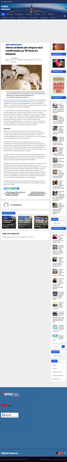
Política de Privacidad (61, 459)
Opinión (4, 17)
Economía (43, 218)
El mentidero (19, 14)
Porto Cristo (22, 17)
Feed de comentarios (58, 375)
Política (12, 17)
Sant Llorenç (33, 17)
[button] (62, 16)
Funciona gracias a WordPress (7, 459)
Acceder (55, 368)
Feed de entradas (57, 372)
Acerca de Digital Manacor (45, 459)
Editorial (9, 14)
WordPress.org (56, 379)
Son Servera (43, 17)
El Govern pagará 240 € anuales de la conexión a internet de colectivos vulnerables (15, 194)
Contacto (54, 459)
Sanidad (19, 44)
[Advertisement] (33, 29)
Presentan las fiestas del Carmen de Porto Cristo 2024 (58, 328)
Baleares (8, 44)
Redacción (14, 58)
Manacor (51, 14)
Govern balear (14, 44)
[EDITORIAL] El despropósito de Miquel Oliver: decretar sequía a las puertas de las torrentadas (58, 196)
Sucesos (52, 17)
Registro (55, 365)
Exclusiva (29, 14)
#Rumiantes (13, 61)
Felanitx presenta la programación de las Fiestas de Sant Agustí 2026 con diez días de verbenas (58, 108)
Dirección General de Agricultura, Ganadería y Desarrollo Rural (21, 100)
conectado (16, 237)
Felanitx (37, 14)
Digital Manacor (9, 453)
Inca (44, 14)
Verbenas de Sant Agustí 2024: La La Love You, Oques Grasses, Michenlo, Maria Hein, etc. (58, 262)
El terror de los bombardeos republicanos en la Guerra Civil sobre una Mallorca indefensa (58, 163)
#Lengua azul (37, 59)
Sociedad (5, 218)
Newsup (19, 459)
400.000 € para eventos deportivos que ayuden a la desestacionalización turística (36, 194)
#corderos (30, 59)
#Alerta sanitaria (23, 59)
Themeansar (24, 459)
